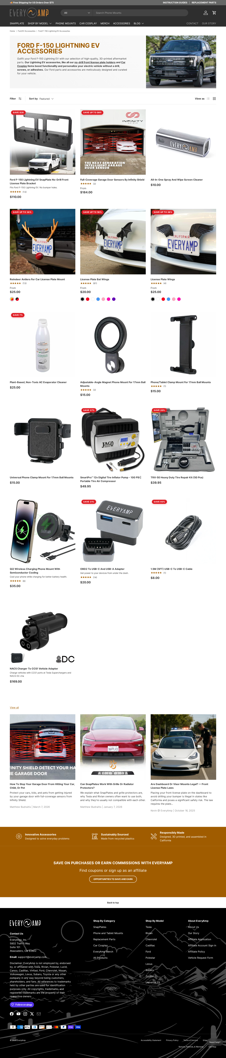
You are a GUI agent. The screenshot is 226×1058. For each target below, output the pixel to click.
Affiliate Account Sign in (202, 945)
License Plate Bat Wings (94, 279)
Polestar (150, 957)
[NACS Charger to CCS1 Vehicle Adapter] (42, 631)
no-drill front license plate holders (94, 62)
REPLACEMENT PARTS (204, 2)
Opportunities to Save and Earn (113, 879)
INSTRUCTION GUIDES (175, 2)
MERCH (105, 23)
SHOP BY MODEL (38, 23)
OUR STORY (209, 23)
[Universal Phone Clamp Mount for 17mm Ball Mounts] (42, 439)
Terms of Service (190, 1040)
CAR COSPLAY (88, 23)
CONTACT (192, 23)
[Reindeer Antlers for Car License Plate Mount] (42, 241)
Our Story (193, 933)
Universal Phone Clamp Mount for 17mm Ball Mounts (41, 477)
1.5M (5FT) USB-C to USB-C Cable (171, 568)
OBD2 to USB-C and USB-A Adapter (102, 568)
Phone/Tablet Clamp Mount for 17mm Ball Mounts (181, 382)
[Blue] (98, 299)
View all (14, 707)
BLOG (137, 23)
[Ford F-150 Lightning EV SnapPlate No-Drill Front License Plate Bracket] (42, 142)
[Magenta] (108, 299)
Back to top (113, 902)
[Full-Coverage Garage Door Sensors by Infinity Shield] (113, 142)
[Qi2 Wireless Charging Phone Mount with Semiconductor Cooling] (42, 531)
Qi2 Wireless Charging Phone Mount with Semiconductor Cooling (35, 570)
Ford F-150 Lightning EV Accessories (54, 31)
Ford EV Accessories (26, 31)
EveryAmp (21, 1040)
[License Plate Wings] (183, 241)
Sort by (33, 98)
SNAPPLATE (17, 23)
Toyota (150, 976)
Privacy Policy (172, 1040)
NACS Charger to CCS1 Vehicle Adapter (34, 668)
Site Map (212, 1047)
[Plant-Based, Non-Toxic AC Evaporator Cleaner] (42, 344)
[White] (93, 299)
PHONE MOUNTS (66, 23)
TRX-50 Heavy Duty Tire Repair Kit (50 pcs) (177, 477)
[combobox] (124, 12)
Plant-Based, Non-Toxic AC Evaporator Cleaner (38, 382)
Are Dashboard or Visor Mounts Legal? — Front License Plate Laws (179, 786)
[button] (214, 12)
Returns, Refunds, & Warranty (191, 1047)
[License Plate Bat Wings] (113, 241)
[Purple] (114, 299)
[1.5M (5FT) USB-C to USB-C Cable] (183, 531)
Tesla (149, 926)
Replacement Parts (104, 939)
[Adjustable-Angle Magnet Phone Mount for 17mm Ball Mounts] (113, 344)
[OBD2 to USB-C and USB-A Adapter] (113, 531)
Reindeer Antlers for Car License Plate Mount (37, 279)
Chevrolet (151, 939)
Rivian (149, 933)
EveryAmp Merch (103, 951)
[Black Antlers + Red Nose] (17, 299)
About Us (193, 926)
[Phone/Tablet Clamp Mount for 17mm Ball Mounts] (183, 344)
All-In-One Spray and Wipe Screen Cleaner (177, 179)
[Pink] (103, 299)
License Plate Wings (163, 279)
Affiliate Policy (196, 951)
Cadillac (150, 945)
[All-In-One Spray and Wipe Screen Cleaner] (183, 142)
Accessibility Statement (151, 1040)
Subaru (150, 970)
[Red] (87, 299)
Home (12, 31)
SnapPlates (99, 926)
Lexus (149, 963)
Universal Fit (153, 982)
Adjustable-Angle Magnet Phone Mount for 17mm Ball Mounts (112, 384)
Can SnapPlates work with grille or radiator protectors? (107, 786)
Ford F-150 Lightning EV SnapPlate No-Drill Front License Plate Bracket (39, 181)
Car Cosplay (100, 945)
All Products (100, 957)
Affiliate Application (199, 939)
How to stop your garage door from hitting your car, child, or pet (42, 786)
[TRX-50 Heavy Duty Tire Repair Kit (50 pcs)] (183, 439)
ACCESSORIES (121, 23)
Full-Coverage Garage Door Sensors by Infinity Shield (112, 179)
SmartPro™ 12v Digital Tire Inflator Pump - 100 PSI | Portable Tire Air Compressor (110, 479)
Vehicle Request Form (200, 957)
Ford (148, 951)
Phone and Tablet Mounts (108, 933)
